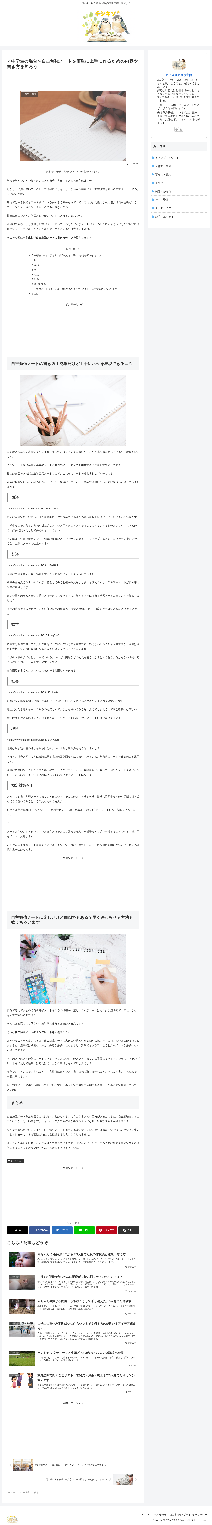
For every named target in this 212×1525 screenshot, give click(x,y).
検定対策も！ (41, 284)
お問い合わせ (159, 1514)
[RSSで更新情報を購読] (181, 129)
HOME (145, 1514)
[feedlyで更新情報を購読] (176, 129)
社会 (36, 274)
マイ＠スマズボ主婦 (178, 75)
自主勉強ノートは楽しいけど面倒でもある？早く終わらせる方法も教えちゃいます (74, 289)
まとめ (34, 293)
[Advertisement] (73, 79)
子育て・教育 (17, 1161)
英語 (36, 265)
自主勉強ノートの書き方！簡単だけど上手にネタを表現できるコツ (66, 255)
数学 (36, 269)
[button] (128, 1230)
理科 (36, 279)
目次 (68, 248)
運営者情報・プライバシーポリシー (188, 1514)
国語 (36, 260)
